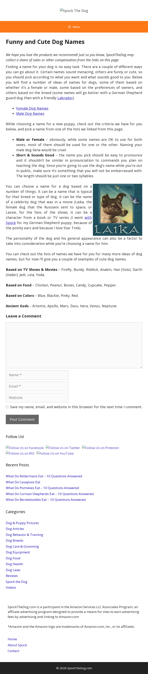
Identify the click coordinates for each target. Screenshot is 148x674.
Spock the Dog (16, 581)
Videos (11, 587)
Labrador (65, 98)
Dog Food (13, 558)
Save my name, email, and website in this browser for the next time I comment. (76, 407)
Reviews (12, 575)
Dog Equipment (18, 552)
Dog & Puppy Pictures (22, 523)
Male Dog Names (30, 113)
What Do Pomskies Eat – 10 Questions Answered (42, 488)
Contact (13, 651)
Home (12, 639)
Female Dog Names (32, 108)
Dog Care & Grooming (22, 546)
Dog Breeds (14, 540)
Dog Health (14, 564)
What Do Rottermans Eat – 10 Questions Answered (44, 476)
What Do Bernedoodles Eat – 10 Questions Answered (46, 499)
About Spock (17, 645)
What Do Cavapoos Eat (23, 482)
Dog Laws (13, 570)
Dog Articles (15, 528)
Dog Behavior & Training (24, 534)
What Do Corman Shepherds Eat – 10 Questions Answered (50, 494)
